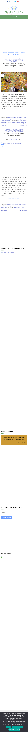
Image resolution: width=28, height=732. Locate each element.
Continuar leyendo (14, 112)
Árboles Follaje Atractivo (12, 59)
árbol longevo (4, 122)
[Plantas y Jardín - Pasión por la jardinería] (14, 9)
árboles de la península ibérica (15, 122)
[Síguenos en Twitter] (15, 2)
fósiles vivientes (18, 209)
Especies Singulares (18, 59)
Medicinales (20, 131)
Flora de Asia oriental (10, 131)
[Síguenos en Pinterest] (18, 2)
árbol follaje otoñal (21, 120)
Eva (22, 69)
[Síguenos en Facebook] (7, 2)
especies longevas (12, 123)
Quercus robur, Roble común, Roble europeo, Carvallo (14, 65)
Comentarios (23, 125)
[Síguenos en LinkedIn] (21, 2)
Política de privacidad (14, 729)
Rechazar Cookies (17, 727)
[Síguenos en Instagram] (10, 2)
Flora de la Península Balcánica (17, 61)
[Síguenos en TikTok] (13, 2)
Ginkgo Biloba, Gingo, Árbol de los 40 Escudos (14, 134)
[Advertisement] (14, 34)
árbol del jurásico (17, 207)
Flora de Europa (8, 60)
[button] (14, 17)
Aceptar (9, 727)
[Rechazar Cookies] (26, 722)
